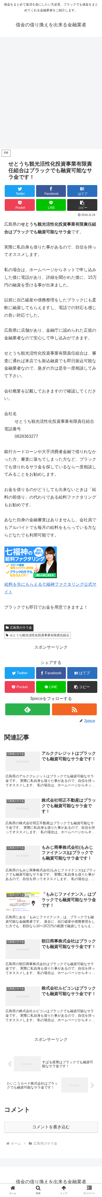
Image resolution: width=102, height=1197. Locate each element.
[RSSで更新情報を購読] (74, 709)
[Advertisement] (51, 94)
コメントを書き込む (51, 1127)
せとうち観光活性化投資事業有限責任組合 (39, 635)
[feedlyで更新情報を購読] (27, 709)
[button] (82, 205)
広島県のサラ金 (21, 627)
